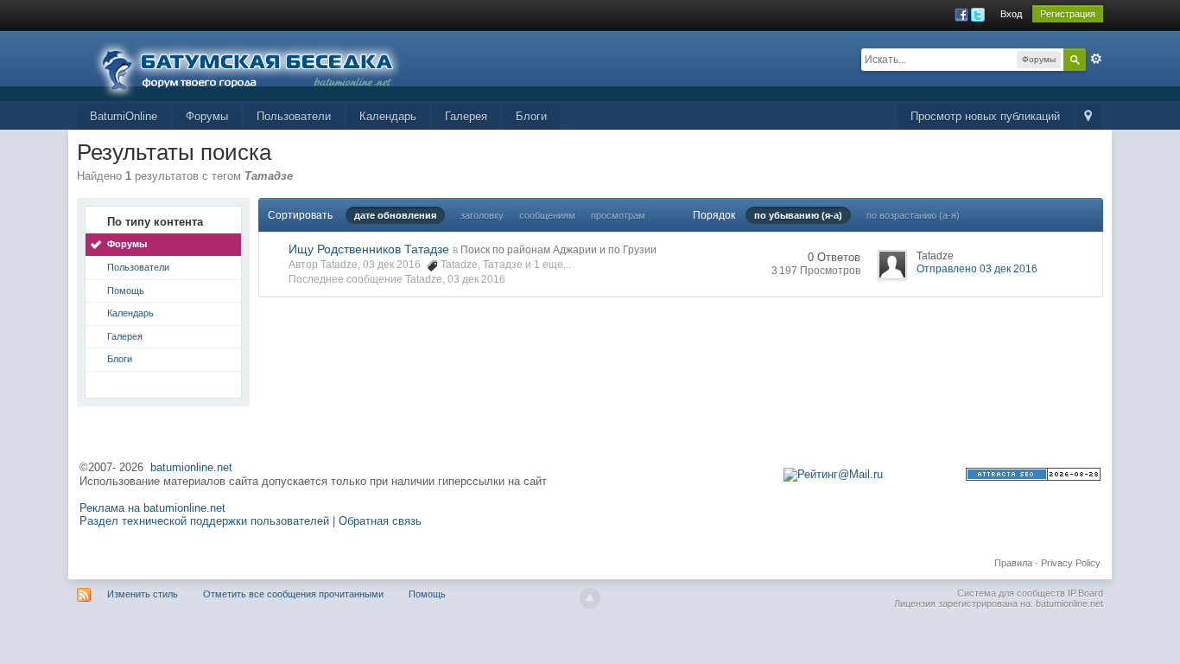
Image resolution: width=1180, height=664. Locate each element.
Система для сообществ (1011, 593)
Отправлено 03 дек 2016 (977, 269)
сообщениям (547, 215)
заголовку (482, 215)
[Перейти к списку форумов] (258, 64)
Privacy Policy (1071, 563)
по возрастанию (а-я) (913, 215)
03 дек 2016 (476, 279)
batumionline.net (191, 467)
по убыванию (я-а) (798, 215)
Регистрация (1067, 14)
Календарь (387, 116)
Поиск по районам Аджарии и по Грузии (558, 250)
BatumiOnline (123, 116)
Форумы (207, 116)
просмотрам (618, 215)
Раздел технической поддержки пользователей (204, 520)
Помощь (125, 290)
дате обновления (395, 215)
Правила (1013, 563)
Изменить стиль (142, 594)
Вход (1011, 14)
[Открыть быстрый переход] (1088, 117)
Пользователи (294, 116)
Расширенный (1096, 59)
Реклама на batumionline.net (152, 507)
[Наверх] (590, 598)
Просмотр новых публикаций (985, 116)
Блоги (531, 116)
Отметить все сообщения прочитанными (293, 594)
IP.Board (1085, 593)
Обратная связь (380, 520)
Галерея (466, 116)
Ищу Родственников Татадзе (369, 249)
